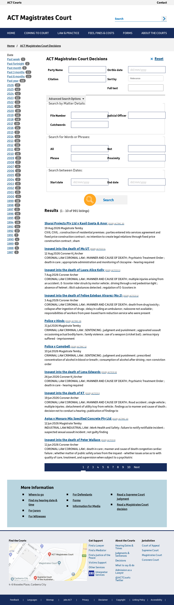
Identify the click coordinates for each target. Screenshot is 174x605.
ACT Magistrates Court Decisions (40, 45)
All (52, 149)
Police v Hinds (63, 321)
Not (109, 149)
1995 (10, 218)
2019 (10, 115)
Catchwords (58, 124)
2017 (10, 123)
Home (11, 45)
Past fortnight (15, 63)
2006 (10, 170)
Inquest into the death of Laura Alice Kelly (82, 270)
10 (128, 467)
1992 (10, 231)
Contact (162, 2)
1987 (10, 252)
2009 (10, 158)
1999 (10, 201)
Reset (159, 58)
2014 (10, 136)
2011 (10, 149)
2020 (10, 111)
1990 (10, 239)
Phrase (54, 158)
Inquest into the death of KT (72, 393)
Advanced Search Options (65, 98)
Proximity (113, 158)
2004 (10, 179)
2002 (10, 188)
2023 (10, 98)
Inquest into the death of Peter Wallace (80, 439)
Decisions (120, 560)
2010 (10, 153)
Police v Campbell (65, 346)
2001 (10, 192)
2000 (10, 196)
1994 (10, 222)
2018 (10, 119)
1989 (10, 243)
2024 (10, 93)
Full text (112, 88)
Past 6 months (16, 76)
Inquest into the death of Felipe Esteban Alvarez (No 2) (91, 295)
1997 (10, 209)
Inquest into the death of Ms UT (75, 248)
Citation (53, 79)
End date (112, 182)
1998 (10, 205)
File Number (58, 115)
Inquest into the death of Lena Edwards (81, 372)
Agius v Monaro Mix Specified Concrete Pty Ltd (86, 418)
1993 (10, 226)
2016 (10, 128)
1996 (10, 213)
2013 (10, 140)
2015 (10, 132)
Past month (14, 68)
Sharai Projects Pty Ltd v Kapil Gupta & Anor (84, 223)
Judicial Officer (116, 115)
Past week (13, 59)
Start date (56, 182)
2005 (10, 175)
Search (119, 18)
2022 (10, 102)
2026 (10, 85)
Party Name (55, 70)
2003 (10, 183)
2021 (10, 106)
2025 (10, 89)
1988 (10, 248)
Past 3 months (15, 72)
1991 (10, 235)
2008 (10, 162)
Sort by (112, 79)
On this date (115, 70)
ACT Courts (14, 2)
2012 (10, 145)
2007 (10, 166)
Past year (13, 80)
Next (137, 467)
